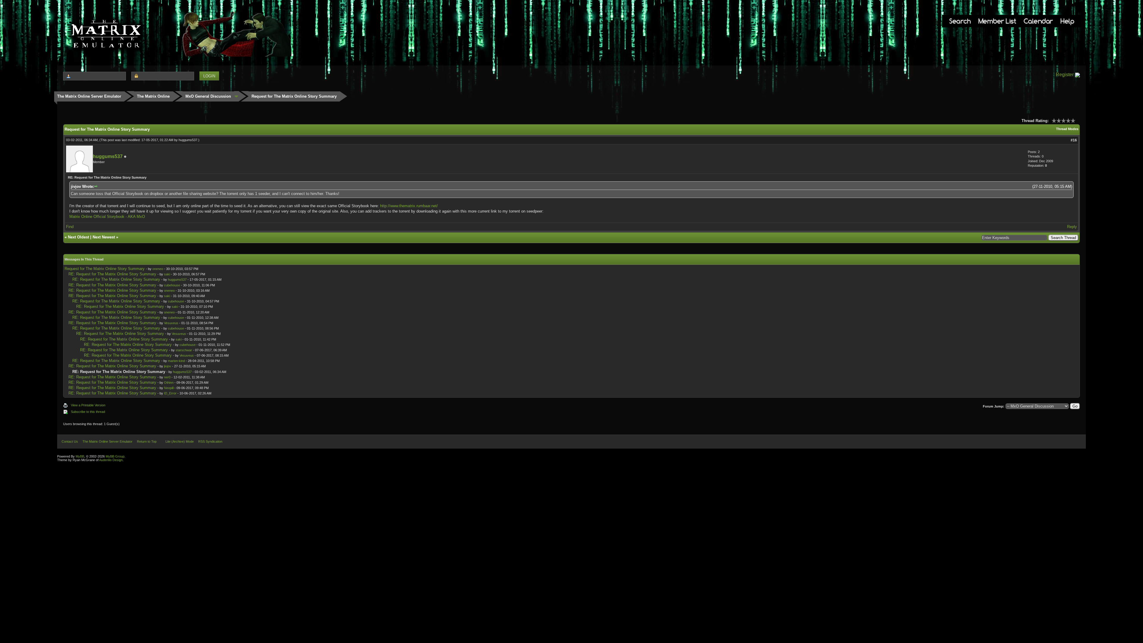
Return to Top (147, 441)
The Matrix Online (153, 96)
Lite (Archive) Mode (179, 441)
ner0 (167, 377)
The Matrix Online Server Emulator (89, 96)
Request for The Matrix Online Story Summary (105, 268)
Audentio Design (111, 460)
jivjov (167, 366)
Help (1067, 21)
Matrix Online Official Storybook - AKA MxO (107, 216)
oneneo (157, 269)
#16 (1074, 140)
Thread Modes (1067, 129)
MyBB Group (115, 456)
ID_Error (170, 393)
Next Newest (104, 237)
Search (960, 21)
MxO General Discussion (208, 96)
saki (167, 274)
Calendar (1038, 21)
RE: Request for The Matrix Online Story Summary (112, 274)
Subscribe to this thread (88, 411)
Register (1065, 74)
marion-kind (176, 361)
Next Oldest (78, 237)
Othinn (169, 382)
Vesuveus (171, 323)
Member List (997, 21)
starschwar (184, 350)
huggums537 (188, 140)
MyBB (80, 456)
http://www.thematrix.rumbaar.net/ (409, 206)
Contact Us (70, 441)
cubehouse (172, 285)
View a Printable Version (88, 405)
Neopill (169, 388)
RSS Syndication (210, 441)
